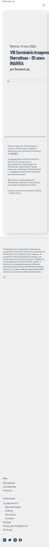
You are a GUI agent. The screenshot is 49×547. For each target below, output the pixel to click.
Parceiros (10, 514)
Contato (9, 518)
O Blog (9, 510)
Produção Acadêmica (15, 525)
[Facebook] (20, 540)
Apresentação (13, 506)
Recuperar (9, 482)
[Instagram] (4, 540)
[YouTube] (15, 540)
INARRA (14, 153)
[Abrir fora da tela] (43, 5)
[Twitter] (9, 540)
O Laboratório (10, 503)
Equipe (7, 522)
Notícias (7, 529)
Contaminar (9, 486)
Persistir (7, 490)
